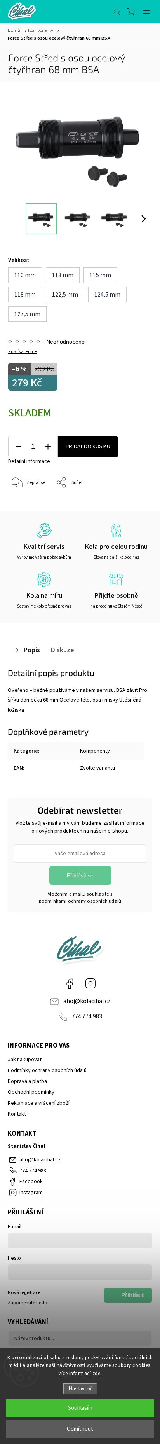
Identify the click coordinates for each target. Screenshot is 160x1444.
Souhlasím (80, 1408)
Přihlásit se (80, 875)
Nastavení (80, 1389)
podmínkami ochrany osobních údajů (80, 900)
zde (96, 1373)
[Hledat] (117, 11)
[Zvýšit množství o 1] (47, 447)
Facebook (69, 983)
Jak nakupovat (25, 1059)
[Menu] (146, 11)
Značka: (22, 351)
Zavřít (135, 502)
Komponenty (95, 751)
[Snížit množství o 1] (18, 447)
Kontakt (17, 1114)
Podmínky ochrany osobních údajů (47, 1070)
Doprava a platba (27, 1081)
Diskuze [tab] (62, 650)
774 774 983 (87, 1016)
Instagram (90, 983)
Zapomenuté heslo (27, 1302)
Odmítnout (80, 1429)
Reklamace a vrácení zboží (39, 1103)
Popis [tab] (31, 650)
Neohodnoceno (65, 341)
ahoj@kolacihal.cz (86, 1001)
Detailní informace (29, 461)
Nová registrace (24, 1292)
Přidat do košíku (88, 446)
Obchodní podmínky (31, 1092)
